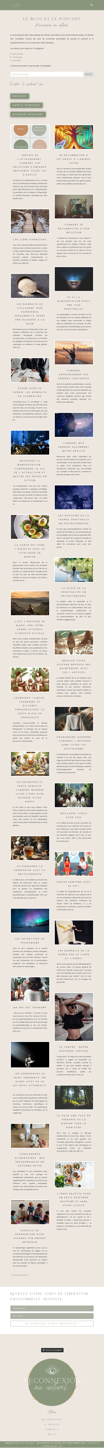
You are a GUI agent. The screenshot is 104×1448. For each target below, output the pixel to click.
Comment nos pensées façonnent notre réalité (74, 447)
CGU (61, 1446)
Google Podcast (28, 114)
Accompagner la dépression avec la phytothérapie (30, 870)
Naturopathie (17, 54)
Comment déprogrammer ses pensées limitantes (74, 374)
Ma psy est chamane (30, 1007)
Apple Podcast (26, 105)
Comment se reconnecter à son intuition (74, 229)
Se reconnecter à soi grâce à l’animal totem (74, 159)
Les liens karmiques (30, 239)
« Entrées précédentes (19, 1275)
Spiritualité (16, 60)
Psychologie (17, 57)
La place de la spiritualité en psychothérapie (73, 592)
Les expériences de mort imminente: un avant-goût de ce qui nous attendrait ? (30, 1081)
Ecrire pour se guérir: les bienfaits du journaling (30, 392)
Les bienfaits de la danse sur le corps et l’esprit (74, 955)
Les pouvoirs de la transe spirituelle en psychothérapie (74, 519)
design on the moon (25, 1443)
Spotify (20, 96)
